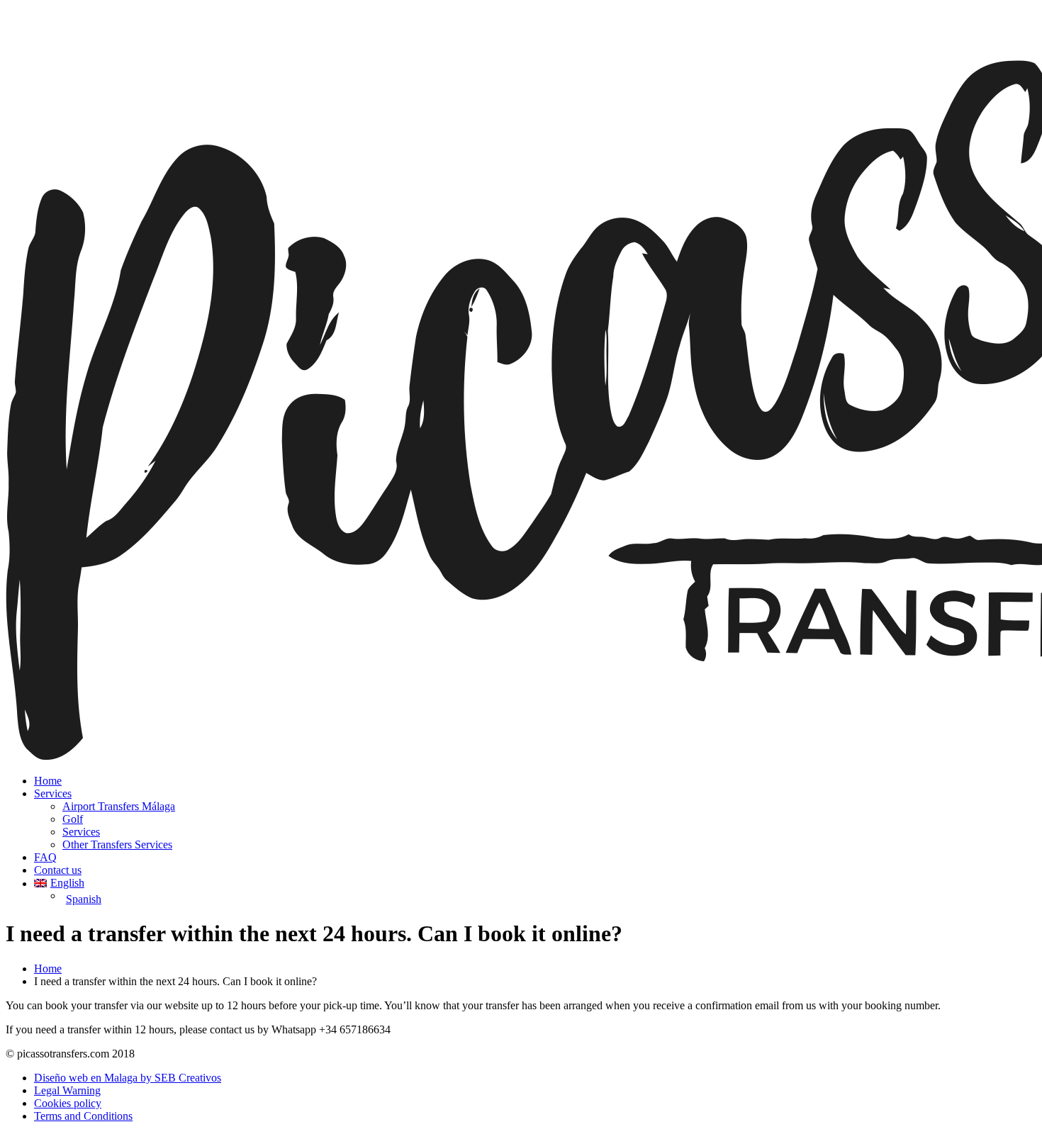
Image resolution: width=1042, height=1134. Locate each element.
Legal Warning (67, 1090)
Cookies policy (67, 1103)
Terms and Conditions (83, 1116)
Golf (72, 819)
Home (48, 781)
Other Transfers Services (117, 844)
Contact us (58, 870)
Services (53, 793)
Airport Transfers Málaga (118, 806)
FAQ (45, 857)
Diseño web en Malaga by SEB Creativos (127, 1078)
